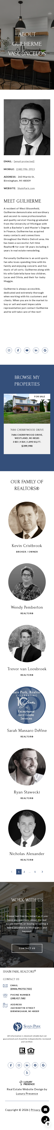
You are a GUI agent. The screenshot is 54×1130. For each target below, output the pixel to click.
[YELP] (27, 1073)
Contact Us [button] (27, 948)
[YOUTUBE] (27, 350)
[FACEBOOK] (18, 350)
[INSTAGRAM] (9, 350)
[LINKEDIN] (36, 350)
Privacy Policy (40, 1109)
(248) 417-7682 (17, 998)
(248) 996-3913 (25, 169)
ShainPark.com (26, 188)
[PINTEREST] (35, 1065)
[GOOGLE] (45, 350)
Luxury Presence (27, 1093)
